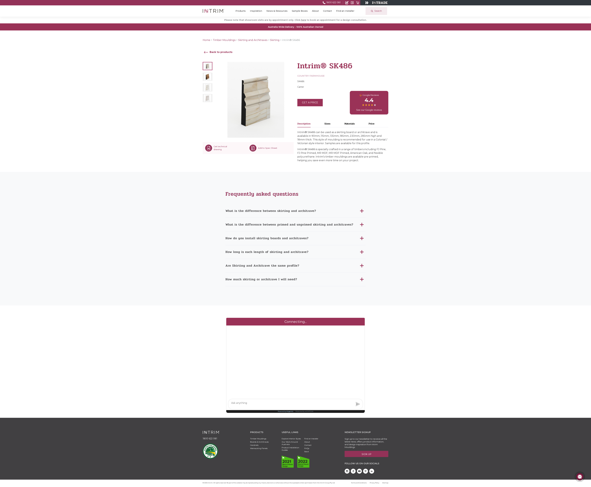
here (303, 20)
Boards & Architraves (259, 442)
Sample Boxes (300, 11)
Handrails (254, 445)
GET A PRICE (310, 102)
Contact (327, 11)
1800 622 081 (333, 2)
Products (240, 11)
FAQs (306, 448)
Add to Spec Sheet (267, 148)
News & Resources (276, 11)
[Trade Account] (347, 2)
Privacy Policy (374, 483)
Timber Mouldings (224, 40)
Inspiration (256, 11)
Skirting (274, 40)
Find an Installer (345, 11)
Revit (306, 451)
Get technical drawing (220, 148)
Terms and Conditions (359, 483)
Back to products (220, 52)
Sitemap (385, 483)
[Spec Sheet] (352, 2)
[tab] (310, 124)
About (315, 11)
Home (206, 40)
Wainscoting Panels (258, 448)
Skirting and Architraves (252, 40)
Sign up (366, 454)
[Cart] (357, 2)
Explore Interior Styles (291, 438)
